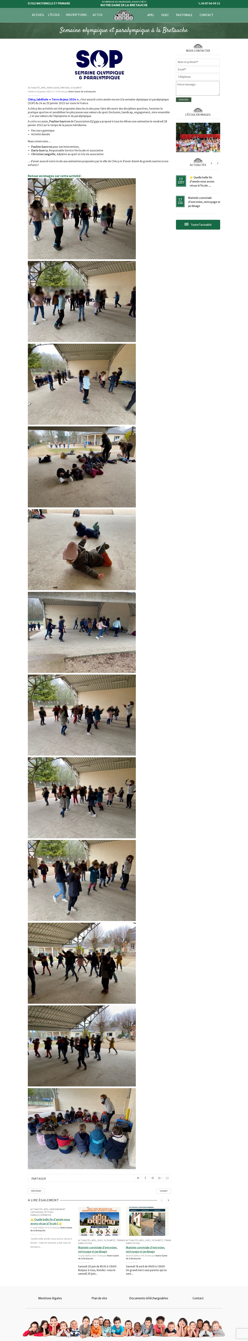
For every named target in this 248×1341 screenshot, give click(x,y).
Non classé (53, 87)
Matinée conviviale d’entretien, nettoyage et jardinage (204, 202)
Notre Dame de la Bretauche (82, 91)
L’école (54, 15)
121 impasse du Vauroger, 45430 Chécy (124, 1)
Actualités (34, 87)
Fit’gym (94, 121)
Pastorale (184, 15)
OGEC (165, 15)
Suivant (164, 1191)
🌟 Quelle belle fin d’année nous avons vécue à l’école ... (202, 181)
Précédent (36, 1191)
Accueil (38, 15)
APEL (150, 15)
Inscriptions (76, 15)
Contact (206, 15)
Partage (65, 87)
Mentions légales (50, 1298)
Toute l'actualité (201, 224)
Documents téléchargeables (148, 1298)
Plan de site (99, 1298)
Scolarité (76, 87)
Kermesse (46, 1215)
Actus (98, 15)
